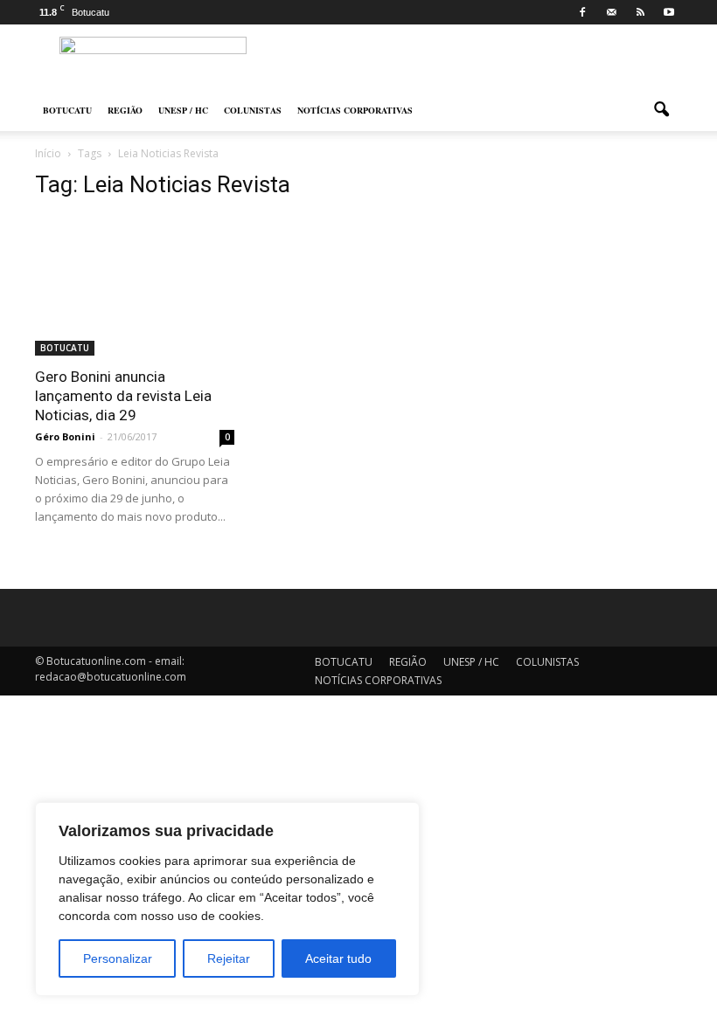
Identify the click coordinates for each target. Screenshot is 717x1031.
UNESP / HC (183, 110)
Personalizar (117, 958)
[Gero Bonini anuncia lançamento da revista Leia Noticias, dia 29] (134, 286)
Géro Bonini (65, 436)
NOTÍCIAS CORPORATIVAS (355, 110)
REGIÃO (125, 110)
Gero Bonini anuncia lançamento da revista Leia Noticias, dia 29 (123, 396)
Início (48, 153)
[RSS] (640, 12)
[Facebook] (582, 12)
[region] (227, 899)
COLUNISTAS (253, 110)
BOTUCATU (67, 110)
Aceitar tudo (338, 958)
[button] (661, 110)
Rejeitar (228, 958)
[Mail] (611, 12)
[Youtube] (669, 12)
